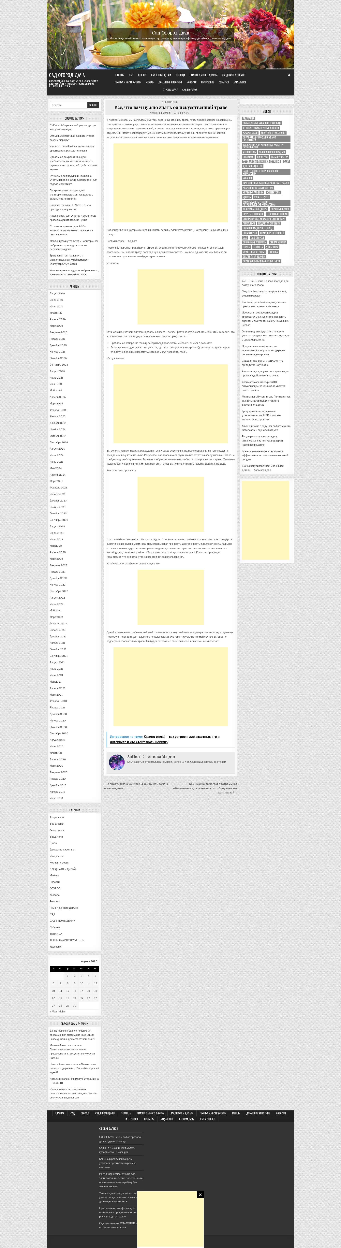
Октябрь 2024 (58, 435)
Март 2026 (56, 325)
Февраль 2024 (58, 487)
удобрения (272, 247)
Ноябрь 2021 (57, 642)
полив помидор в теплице (258, 228)
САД (131, 75)
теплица (258, 247)
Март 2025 (56, 403)
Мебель (150, 82)
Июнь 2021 (56, 675)
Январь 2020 (58, 778)
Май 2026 (56, 313)
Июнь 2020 (57, 746)
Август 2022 (57, 597)
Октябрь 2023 (58, 513)
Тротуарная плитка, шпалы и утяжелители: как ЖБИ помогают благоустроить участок (69, 259)
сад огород (257, 237)
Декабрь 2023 (58, 500)
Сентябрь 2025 (59, 364)
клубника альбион (253, 192)
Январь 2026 (58, 338)
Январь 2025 (58, 416)
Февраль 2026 (58, 332)
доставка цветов (252, 166)
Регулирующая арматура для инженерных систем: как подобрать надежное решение (263, 440)
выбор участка (279, 157)
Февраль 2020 (58, 772)
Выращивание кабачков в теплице (262, 123)
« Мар (53, 1011)
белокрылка (57, 830)
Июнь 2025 (56, 384)
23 (74, 998)
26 (95, 998)
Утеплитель (249, 152)
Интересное (207, 82)
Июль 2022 (57, 604)
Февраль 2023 (58, 565)
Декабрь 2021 (58, 636)
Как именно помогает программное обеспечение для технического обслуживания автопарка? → (205, 788)
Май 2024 (56, 468)
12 (95, 983)
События (224, 82)
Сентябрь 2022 (59, 591)
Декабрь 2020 (58, 714)
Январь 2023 (58, 571)
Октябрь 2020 (58, 727)
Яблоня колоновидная (272, 152)
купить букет (261, 197)
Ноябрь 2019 (57, 791)
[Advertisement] (170, 1219)
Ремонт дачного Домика (203, 75)
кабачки (247, 178)
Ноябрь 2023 (58, 507)
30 (74, 1005)
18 (88, 990)
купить (247, 197)
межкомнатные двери (255, 209)
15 (67, 990)
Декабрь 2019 (58, 785)
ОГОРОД (142, 75)
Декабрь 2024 (58, 422)
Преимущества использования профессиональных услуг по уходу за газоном (72, 1053)
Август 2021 (57, 662)
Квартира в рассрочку (273, 133)
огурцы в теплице (253, 214)
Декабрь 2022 (58, 578)
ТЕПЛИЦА (180, 75)
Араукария (248, 118)
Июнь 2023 (56, 539)
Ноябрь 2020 (58, 720)
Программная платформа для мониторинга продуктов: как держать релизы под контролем (71, 194)
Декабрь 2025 (58, 345)
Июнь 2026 (56, 306)
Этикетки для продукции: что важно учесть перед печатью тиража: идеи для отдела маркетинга (73, 180)
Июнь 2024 (56, 461)
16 (74, 990)
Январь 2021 (57, 707)
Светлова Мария (162, 113)
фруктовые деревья (254, 252)
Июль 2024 (56, 455)
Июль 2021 (56, 668)
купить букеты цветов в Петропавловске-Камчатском (259, 203)
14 (60, 990)
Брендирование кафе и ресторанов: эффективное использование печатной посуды (265, 455)
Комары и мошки (59, 862)
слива (246, 247)
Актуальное (239, 82)
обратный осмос (280, 209)
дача (286, 161)
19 (95, 990)
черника (273, 252)
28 (60, 1005)
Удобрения (56, 946)
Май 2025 (56, 390)
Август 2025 (57, 371)
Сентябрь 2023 (59, 519)
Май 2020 (56, 752)
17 (81, 990)
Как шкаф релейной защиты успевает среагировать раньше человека (117, 1163)
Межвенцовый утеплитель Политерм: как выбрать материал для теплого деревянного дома (74, 245)
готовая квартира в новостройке (261, 161)
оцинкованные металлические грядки (264, 219)
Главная (119, 75)
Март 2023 (56, 558)
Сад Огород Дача (170, 32)
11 (88, 983)
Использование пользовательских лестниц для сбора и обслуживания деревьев (73, 1093)
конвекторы (273, 192)
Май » (62, 1011)
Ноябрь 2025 (58, 351)
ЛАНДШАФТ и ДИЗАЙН (233, 75)
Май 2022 (56, 610)
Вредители (56, 836)
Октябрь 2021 (58, 649)
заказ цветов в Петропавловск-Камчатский (261, 172)
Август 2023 (57, 526)
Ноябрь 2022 (58, 584)
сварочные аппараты (254, 242)
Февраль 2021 (58, 701)
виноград (262, 157)
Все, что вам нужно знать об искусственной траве (170, 107)
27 (53, 1005)
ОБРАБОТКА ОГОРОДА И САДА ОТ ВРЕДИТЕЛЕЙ (259, 139)
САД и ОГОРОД (190, 90)
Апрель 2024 (58, 474)
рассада (55, 894)
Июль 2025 (57, 377)
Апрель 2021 (57, 688)
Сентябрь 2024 (59, 442)
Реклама (55, 901)
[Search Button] (289, 75)
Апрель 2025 (58, 397)
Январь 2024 (57, 494)
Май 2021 (55, 681)
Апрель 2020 (58, 759)
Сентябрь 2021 (59, 655)
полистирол (250, 233)
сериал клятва (278, 242)
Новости (192, 82)
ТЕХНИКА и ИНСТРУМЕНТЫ (127, 82)
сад (245, 237)
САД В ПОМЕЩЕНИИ (161, 75)
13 (53, 990)
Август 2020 (57, 739)
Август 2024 (57, 448)
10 (81, 983)
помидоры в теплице (272, 233)
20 (53, 998)
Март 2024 (56, 481)
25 (88, 998)
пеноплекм (249, 223)
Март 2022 (56, 617)
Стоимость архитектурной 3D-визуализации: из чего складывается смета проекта (71, 230)
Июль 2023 (57, 532)
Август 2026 (57, 293)
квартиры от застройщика (258, 188)
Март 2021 (56, 694)
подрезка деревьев (269, 223)
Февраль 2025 (58, 410)
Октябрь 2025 (58, 358)
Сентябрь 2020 (59, 733)
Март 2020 (56, 765)
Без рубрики (57, 823)
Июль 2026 (57, 299)
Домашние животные (170, 82)
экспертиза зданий (254, 256)
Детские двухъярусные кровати (261, 128)
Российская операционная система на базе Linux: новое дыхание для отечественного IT (72, 1034)
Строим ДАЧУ (170, 90)
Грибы (53, 843)
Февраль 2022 (58, 623)
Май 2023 (56, 545)
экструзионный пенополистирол (261, 261)
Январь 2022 (58, 630)
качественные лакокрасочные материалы (266, 183)
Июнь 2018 (56, 798)
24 (81, 998)
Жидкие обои (250, 133)
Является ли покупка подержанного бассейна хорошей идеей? (74, 1068)
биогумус (248, 157)
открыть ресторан (277, 214)
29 (67, 1005)
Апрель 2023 (58, 552)
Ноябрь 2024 (57, 429)
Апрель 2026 (58, 319)
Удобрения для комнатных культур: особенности (263, 146)
